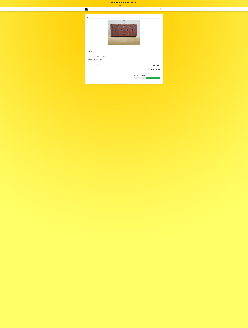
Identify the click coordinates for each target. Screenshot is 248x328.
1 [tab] (124, 46)
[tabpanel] (124, 32)
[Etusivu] (88, 17)
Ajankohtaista (98, 9)
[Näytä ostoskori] (161, 9)
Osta (153, 77)
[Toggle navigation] (156, 9)
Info (103, 9)
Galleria (91, 9)
